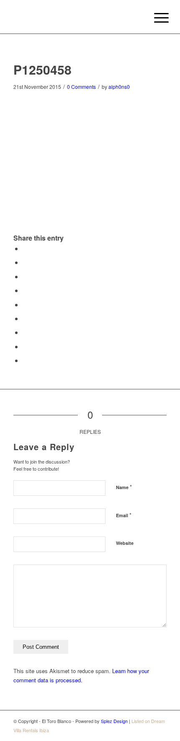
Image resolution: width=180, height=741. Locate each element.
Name (124, 487)
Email (123, 515)
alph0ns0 (119, 86)
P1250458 (42, 69)
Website (125, 543)
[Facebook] (160, 730)
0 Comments (81, 86)
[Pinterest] (147, 730)
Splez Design (114, 721)
